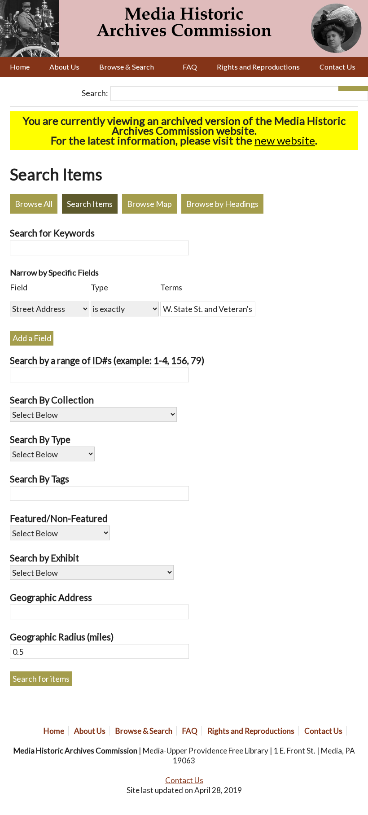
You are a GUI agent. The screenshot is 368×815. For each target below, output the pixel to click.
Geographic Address (51, 597)
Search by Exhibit (44, 557)
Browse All (34, 204)
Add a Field (32, 338)
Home (20, 66)
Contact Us (337, 66)
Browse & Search (126, 66)
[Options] (345, 88)
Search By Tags (39, 478)
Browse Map (149, 204)
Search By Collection (52, 399)
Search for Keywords (52, 233)
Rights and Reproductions (258, 66)
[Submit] (360, 88)
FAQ (190, 66)
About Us (64, 66)
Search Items (90, 204)
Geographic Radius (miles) (62, 636)
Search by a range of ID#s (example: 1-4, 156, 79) (107, 360)
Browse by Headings (222, 204)
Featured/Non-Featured (59, 518)
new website (284, 140)
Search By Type (40, 439)
